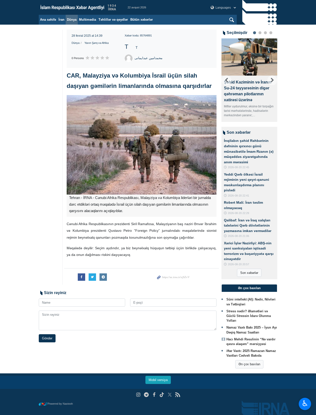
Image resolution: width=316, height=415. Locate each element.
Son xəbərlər (249, 273)
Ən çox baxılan (249, 364)
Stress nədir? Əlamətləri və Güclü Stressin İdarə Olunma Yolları (248, 315)
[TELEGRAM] (146, 394)
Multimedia (87, 19)
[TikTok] (162, 394)
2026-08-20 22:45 (238, 167)
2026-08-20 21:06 (238, 235)
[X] (169, 394)
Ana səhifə (48, 19)
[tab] (249, 288)
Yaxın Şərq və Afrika (96, 42)
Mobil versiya (158, 380)
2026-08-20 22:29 (238, 213)
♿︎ (305, 403)
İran (61, 19)
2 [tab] (259, 32)
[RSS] (177, 394)
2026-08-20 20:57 (238, 264)
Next (272, 80)
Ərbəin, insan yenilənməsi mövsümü (261, 85)
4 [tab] (270, 32)
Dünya (72, 19)
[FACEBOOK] (154, 394)
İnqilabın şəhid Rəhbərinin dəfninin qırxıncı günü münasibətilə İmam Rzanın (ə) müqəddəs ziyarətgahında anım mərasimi (249, 151)
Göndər (47, 338)
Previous (226, 80)
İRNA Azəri (78, 7)
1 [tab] (254, 32)
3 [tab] (265, 32)
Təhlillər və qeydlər (113, 19)
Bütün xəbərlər (141, 19)
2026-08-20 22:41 (238, 195)
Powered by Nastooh (60, 403)
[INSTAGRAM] (138, 394)
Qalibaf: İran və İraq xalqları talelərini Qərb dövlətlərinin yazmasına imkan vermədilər (247, 225)
